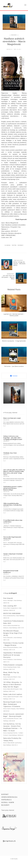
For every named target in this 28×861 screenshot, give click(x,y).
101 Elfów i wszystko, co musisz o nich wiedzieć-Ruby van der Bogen (12, 684)
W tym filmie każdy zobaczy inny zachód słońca (12, 521)
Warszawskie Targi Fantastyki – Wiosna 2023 (12, 537)
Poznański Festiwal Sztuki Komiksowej (10, 571)
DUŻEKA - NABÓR (7, 802)
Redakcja (9, 49)
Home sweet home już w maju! (12, 418)
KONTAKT (4, 794)
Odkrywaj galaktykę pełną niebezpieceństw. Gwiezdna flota (12, 504)
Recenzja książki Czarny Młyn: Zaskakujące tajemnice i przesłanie (12, 704)
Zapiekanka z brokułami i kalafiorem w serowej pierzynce (12, 655)
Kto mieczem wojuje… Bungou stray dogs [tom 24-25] (12, 633)
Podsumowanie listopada (13, 665)
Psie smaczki (8, 598)
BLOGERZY (5, 805)
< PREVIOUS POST (18, 260)
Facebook (7, 245)
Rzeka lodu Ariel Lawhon (12, 694)
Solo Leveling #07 (10, 606)
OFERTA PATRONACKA (9, 797)
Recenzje (14, 35)
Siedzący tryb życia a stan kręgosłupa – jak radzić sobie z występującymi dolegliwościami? (12, 437)
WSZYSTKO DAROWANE (11, 613)
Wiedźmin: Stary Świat (10, 453)
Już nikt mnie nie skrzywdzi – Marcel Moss (8, 277)
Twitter (14, 245)
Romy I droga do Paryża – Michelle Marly (19, 263)
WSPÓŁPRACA (6, 800)
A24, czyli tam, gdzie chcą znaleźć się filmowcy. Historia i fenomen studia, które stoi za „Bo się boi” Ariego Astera (14, 472)
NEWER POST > (11, 273)
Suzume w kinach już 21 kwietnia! (13, 554)
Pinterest (20, 245)
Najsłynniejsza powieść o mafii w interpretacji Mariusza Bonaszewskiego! (12, 488)
